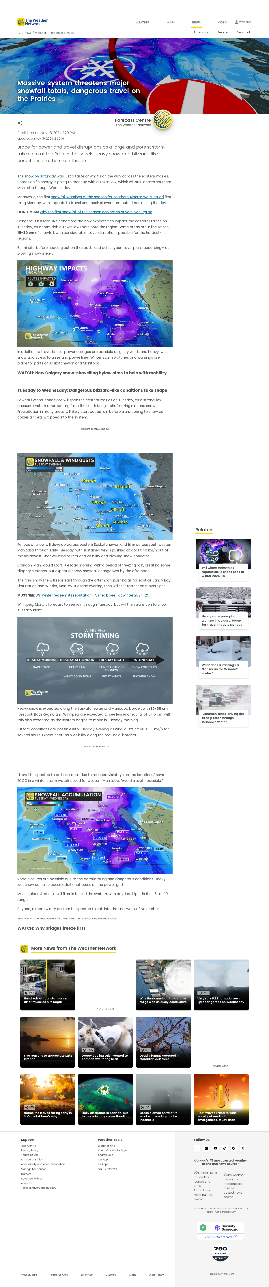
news (28, 33)
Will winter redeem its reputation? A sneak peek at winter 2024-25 (92, 595)
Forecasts (56, 33)
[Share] (20, 123)
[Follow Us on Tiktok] (224, 1148)
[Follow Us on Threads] (233, 1148)
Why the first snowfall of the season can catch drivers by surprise (96, 212)
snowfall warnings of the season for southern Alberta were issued (107, 197)
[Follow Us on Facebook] (197, 1148)
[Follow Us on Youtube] (215, 1148)
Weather (40, 33)
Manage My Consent (34, 1169)
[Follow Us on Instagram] (206, 1148)
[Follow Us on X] (242, 1148)
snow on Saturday (40, 176)
